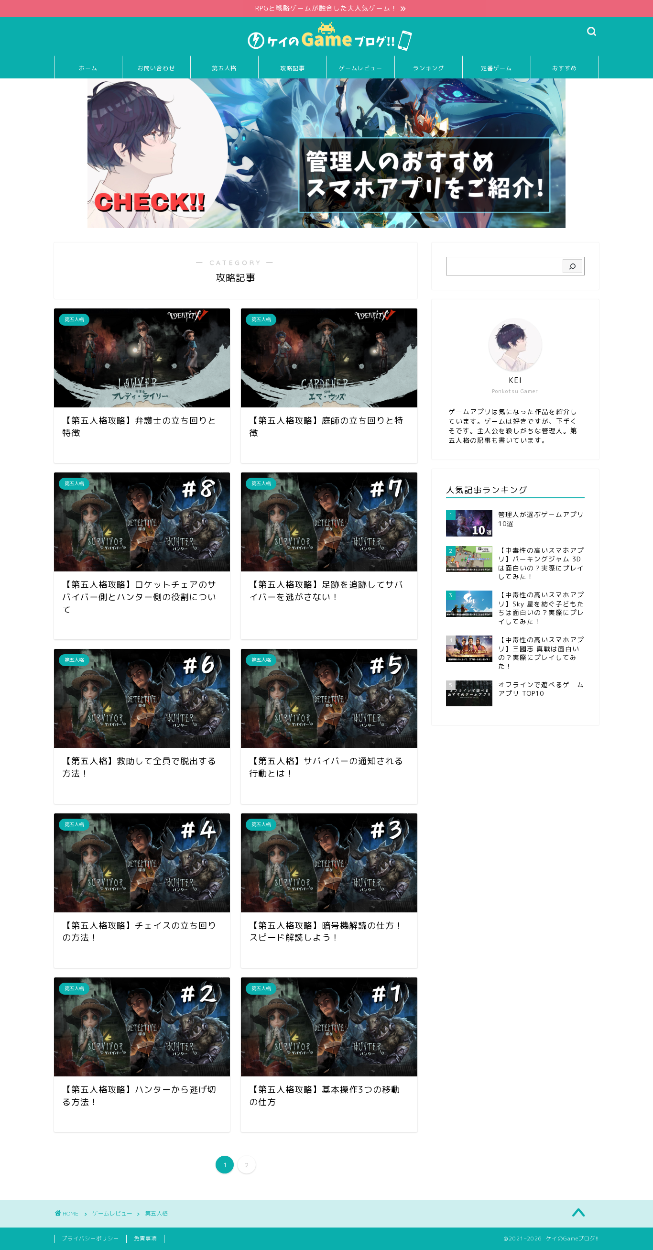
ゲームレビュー (360, 68)
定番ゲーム (496, 68)
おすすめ (564, 68)
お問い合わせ (156, 68)
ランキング (428, 68)
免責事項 (145, 1238)
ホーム (88, 68)
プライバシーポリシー (90, 1238)
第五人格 (224, 68)
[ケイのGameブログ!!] (326, 50)
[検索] (572, 266)
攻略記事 (292, 68)
